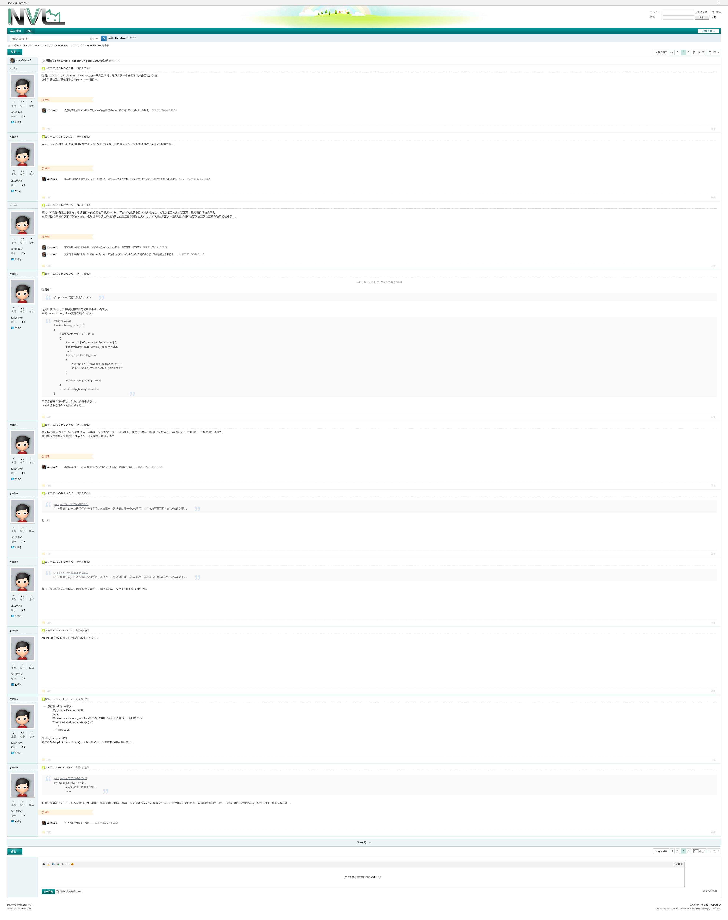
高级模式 (677, 864)
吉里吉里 (132, 38)
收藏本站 (23, 2)
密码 (652, 17)
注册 (714, 17)
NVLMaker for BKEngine (55, 45)
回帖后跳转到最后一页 (71, 891)
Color (48, 864)
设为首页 (12, 2)
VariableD (26, 60)
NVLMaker (120, 38)
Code (67, 864)
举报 (713, 129)
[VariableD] (12, 60)
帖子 (92, 38)
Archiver (694, 905)
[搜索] (103, 38)
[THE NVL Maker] (36, 25)
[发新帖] (14, 52)
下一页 (712, 52)
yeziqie (14, 68)
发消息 (18, 122)
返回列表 (662, 52)
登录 (373, 877)
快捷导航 (707, 31)
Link (58, 864)
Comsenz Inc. (25, 909)
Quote (63, 864)
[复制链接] (114, 61)
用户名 (653, 12)
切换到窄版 (718, 2)
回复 (48, 129)
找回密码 (716, 12)
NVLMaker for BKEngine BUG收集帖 (90, 45)
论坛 (29, 30)
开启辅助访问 (715, 2)
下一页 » (364, 842)
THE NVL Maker (8, 45)
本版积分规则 (710, 891)
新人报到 (15, 30)
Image (53, 864)
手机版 (704, 905)
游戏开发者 (17, 112)
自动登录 (702, 12)
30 (22, 102)
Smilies (72, 864)
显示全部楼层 (83, 68)
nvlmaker (716, 905)
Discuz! (24, 905)
